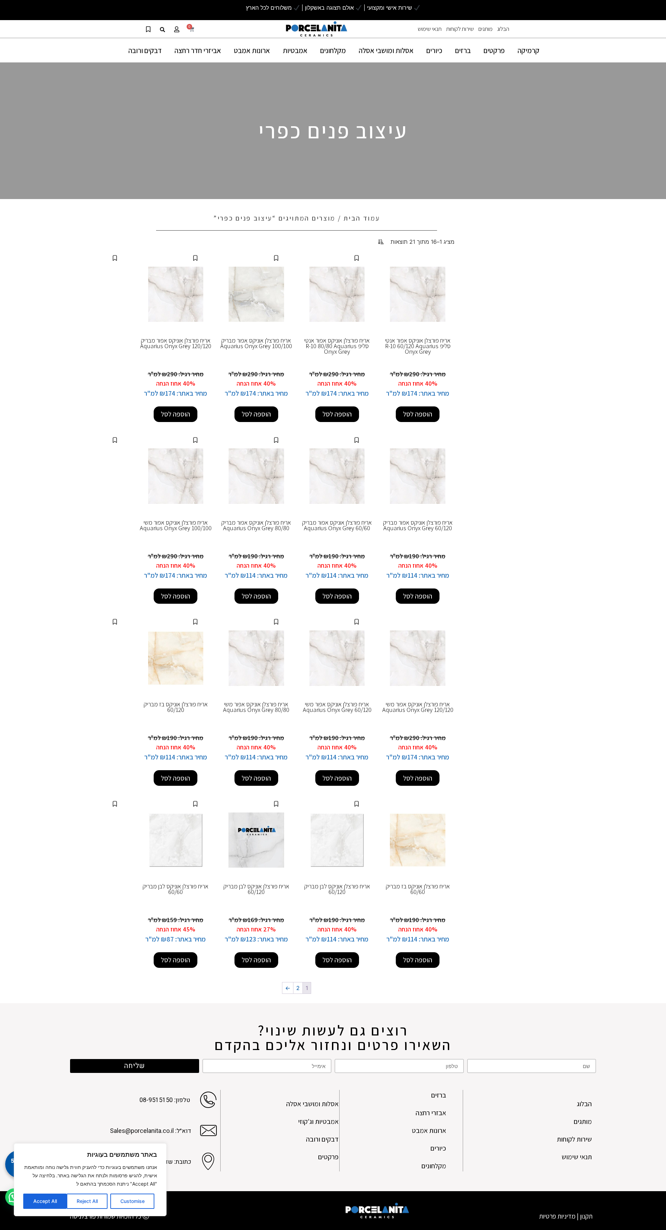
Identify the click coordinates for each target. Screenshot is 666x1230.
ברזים (438, 1095)
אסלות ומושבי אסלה (312, 1103)
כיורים (438, 1148)
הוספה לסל (417, 414)
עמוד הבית (361, 218)
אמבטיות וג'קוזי (318, 1121)
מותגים (485, 29)
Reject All (87, 1201)
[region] (90, 1179)
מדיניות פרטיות (557, 1216)
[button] (162, 30)
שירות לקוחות (460, 29)
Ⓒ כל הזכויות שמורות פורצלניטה (109, 1216)
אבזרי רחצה (431, 1112)
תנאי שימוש (430, 29)
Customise (132, 1201)
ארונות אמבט (429, 1130)
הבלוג (503, 29)
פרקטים (328, 1156)
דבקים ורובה (322, 1139)
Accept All (45, 1201)
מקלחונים (433, 1165)
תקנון (586, 1216)
